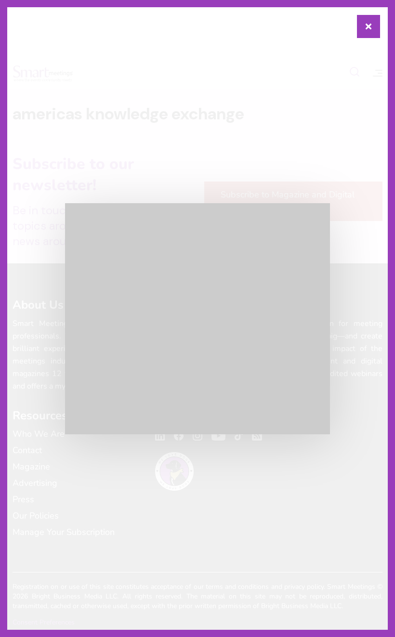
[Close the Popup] (368, 26)
